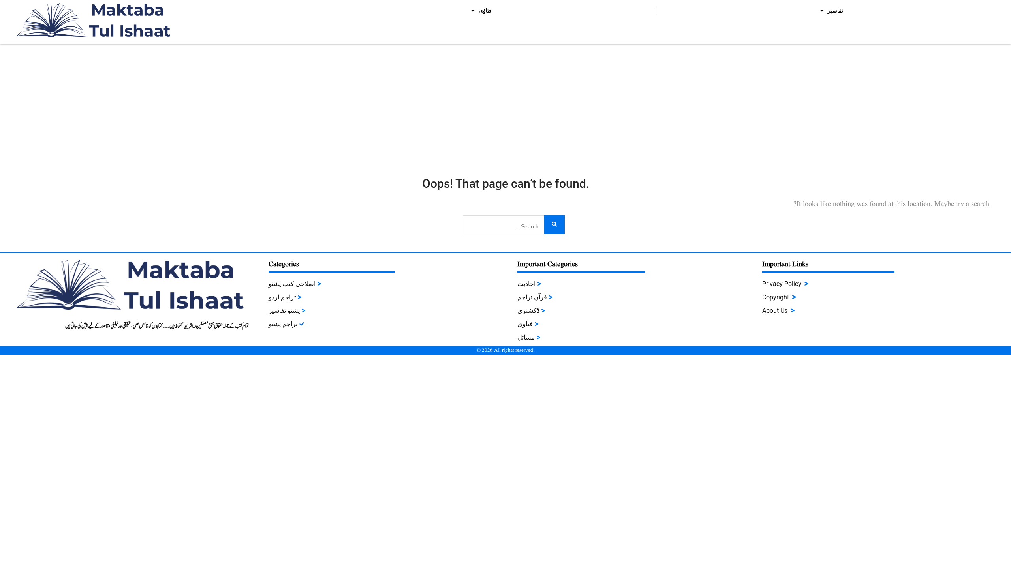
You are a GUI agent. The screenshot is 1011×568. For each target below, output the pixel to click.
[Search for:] (514, 224)
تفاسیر (835, 10)
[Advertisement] (505, 103)
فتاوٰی (485, 10)
